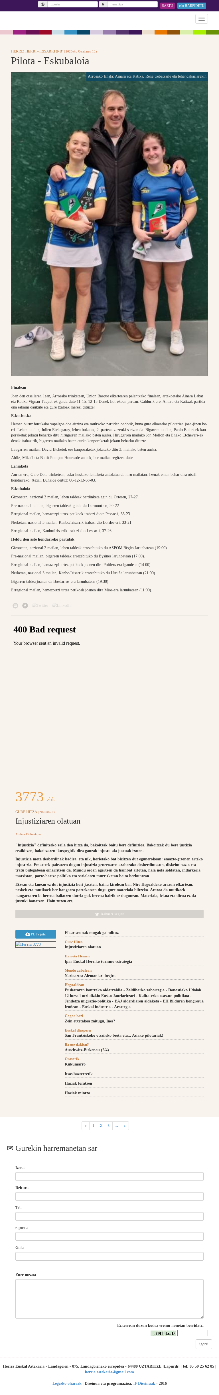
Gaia (19, 1248)
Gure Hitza (26, 812)
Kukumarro (75, 1064)
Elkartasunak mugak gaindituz (92, 933)
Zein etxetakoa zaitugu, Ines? (90, 1021)
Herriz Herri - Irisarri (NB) (37, 51)
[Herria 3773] (36, 944)
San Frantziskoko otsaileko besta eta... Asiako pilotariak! (114, 1035)
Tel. (18, 1208)
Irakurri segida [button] (112, 914)
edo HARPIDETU (191, 6)
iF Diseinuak (144, 1383)
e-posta (21, 1228)
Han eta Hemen (77, 956)
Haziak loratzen (78, 1083)
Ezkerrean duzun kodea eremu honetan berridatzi (160, 1325)
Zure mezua (25, 1275)
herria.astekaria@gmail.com (109, 1372)
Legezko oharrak (67, 1383)
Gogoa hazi (74, 1016)
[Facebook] (25, 605)
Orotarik (72, 1059)
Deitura (22, 1188)
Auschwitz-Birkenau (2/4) (87, 1050)
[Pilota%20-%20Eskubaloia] (109, 224)
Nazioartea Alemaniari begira (90, 976)
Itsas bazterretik (79, 1074)
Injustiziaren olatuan (47, 820)
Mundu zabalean (78, 970)
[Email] (15, 605)
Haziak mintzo (77, 1093)
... (116, 1126)
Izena (20, 1168)
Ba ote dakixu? (77, 1044)
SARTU (167, 6)
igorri (203, 1344)
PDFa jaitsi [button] (38, 934)
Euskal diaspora (78, 1030)
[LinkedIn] (62, 605)
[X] (40, 605)
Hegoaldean (74, 984)
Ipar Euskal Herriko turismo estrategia (98, 961)
